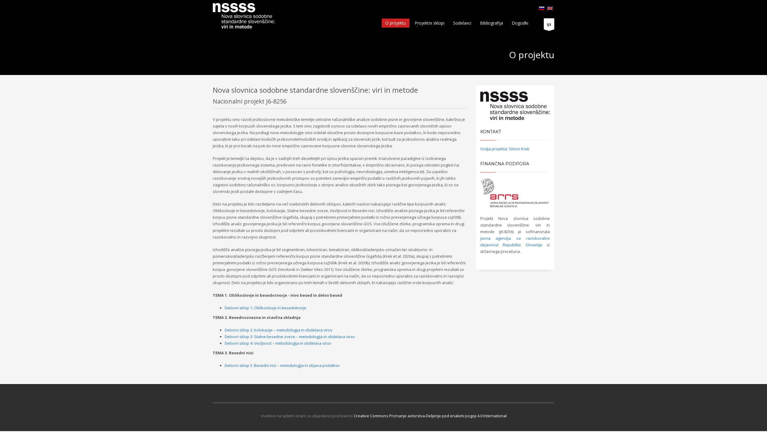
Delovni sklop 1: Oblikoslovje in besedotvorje (265, 307)
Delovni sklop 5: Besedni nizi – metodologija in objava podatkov (282, 365)
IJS (549, 24)
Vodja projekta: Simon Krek (504, 149)
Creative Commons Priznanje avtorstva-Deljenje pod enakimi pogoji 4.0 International (430, 415)
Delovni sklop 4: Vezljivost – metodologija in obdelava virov (278, 343)
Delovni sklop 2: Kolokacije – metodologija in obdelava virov (279, 330)
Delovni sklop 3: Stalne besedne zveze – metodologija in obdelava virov (290, 336)
